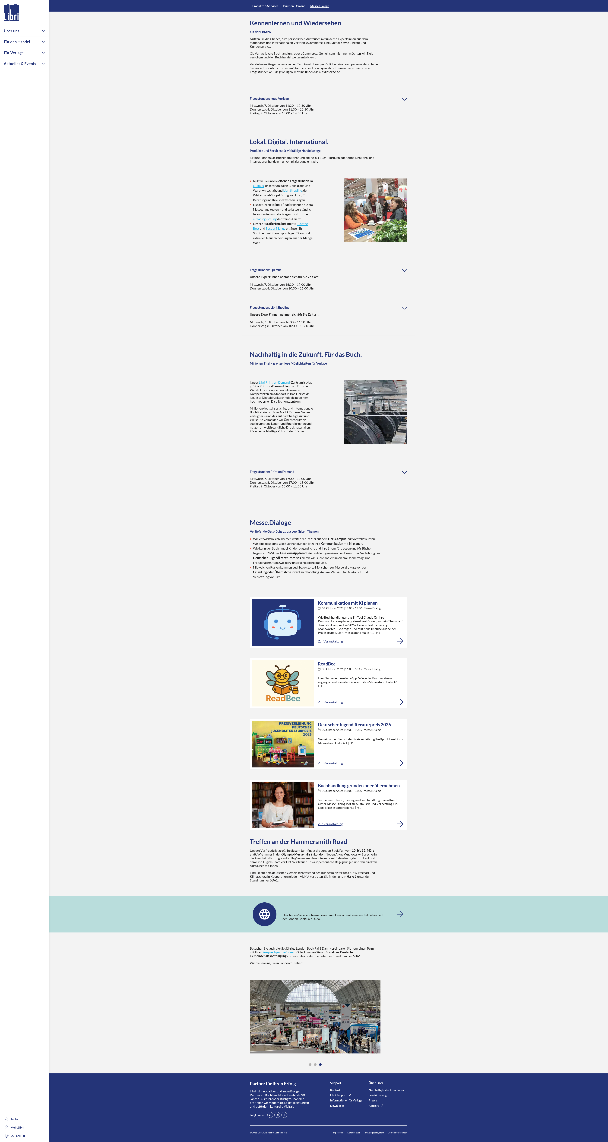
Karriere (374, 1105)
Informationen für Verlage (346, 1100)
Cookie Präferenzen (397, 1132)
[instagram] (277, 1115)
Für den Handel (17, 41)
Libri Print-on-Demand (274, 382)
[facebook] (284, 1115)
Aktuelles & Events (20, 63)
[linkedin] (270, 1115)
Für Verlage (14, 52)
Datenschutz (353, 1132)
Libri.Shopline (292, 190)
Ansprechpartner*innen (279, 952)
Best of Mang (275, 228)
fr (23, 1135)
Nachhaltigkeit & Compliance (387, 1090)
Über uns (11, 31)
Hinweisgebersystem (374, 1132)
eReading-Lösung (265, 219)
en (18, 1135)
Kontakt (335, 1090)
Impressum (338, 1132)
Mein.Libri (17, 1127)
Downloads (337, 1105)
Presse (373, 1100)
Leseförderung (378, 1095)
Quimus (258, 186)
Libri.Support (338, 1095)
